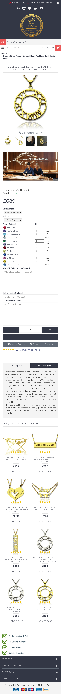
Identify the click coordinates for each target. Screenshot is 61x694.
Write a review (34, 349)
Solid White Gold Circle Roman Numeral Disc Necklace (16, 609)
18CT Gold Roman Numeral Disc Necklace (45, 609)
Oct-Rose (10, 258)
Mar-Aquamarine (13, 234)
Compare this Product (42, 344)
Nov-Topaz (11, 261)
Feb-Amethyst (12, 231)
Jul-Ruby (10, 248)
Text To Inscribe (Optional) (13, 293)
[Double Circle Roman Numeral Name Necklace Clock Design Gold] (30, 102)
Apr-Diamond (12, 237)
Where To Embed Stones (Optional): (17, 268)
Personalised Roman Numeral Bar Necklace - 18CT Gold (45, 459)
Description (16, 365)
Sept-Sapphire (12, 254)
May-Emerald (12, 241)
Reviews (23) (44, 365)
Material (6, 216)
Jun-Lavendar (12, 244)
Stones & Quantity (10, 224)
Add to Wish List (18, 344)
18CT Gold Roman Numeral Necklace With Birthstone (16, 559)
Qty (36, 224)
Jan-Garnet (11, 227)
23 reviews (21, 349)
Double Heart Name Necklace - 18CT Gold (16, 459)
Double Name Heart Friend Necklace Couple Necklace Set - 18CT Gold (16, 509)
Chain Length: (8, 209)
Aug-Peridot (11, 251)
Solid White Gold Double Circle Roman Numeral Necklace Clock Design (45, 559)
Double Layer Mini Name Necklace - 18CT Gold (45, 509)
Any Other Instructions (12, 300)
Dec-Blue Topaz (13, 265)
